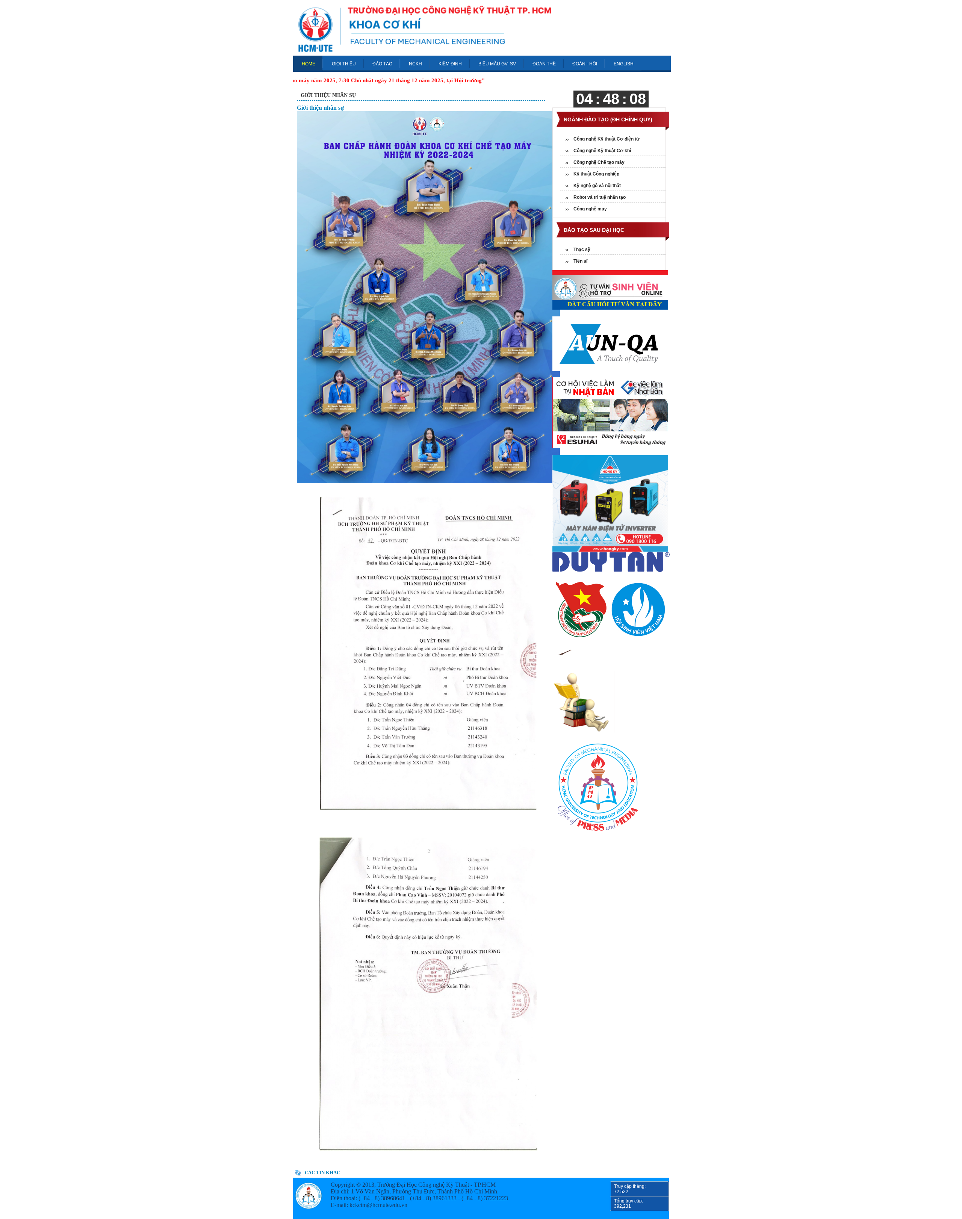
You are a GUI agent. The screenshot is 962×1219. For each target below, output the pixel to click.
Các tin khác (322, 1172)
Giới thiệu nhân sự (328, 95)
